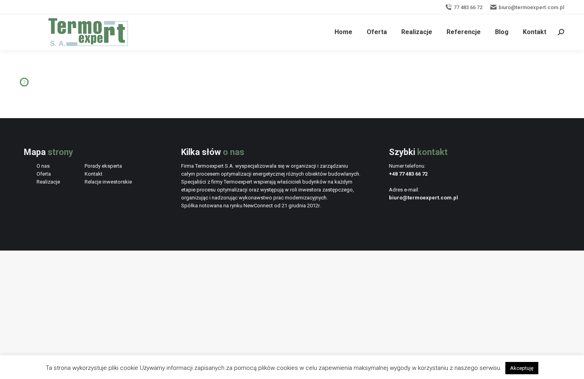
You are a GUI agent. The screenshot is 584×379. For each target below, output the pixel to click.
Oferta (44, 174)
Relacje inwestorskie (108, 182)
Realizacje (48, 182)
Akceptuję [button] (522, 368)
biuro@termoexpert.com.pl (531, 7)
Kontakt (93, 174)
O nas (43, 166)
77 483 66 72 (468, 7)
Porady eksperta (103, 166)
